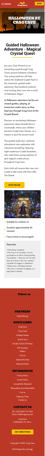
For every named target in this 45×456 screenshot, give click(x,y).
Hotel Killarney (22, 316)
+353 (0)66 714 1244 (24, 411)
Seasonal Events (22, 363)
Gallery (22, 351)
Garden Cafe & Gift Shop (23, 343)
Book (39, 3)
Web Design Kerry (19, 449)
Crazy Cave (22, 331)
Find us (22, 355)
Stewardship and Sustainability (22, 388)
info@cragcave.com (25, 414)
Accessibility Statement (23, 384)
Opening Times (22, 396)
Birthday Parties (23, 335)
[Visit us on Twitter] (32, 301)
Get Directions (22, 432)
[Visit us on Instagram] (22, 301)
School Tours (23, 339)
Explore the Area (22, 359)
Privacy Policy (22, 375)
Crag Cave (22, 326)
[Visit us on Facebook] (12, 301)
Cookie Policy (22, 379)
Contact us (22, 400)
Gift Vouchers (22, 347)
